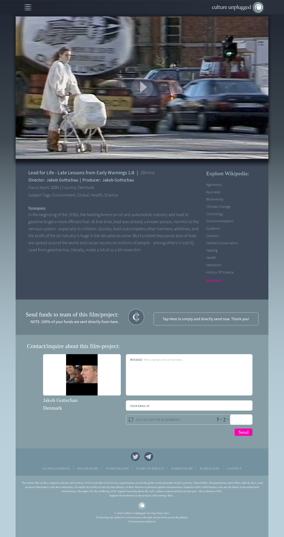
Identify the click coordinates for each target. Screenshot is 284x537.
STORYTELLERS (117, 468)
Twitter (135, 456)
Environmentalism (220, 221)
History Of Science (220, 272)
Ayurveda (213, 192)
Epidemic (213, 228)
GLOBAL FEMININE (56, 468)
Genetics (212, 235)
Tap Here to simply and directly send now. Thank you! (206, 319)
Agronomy (214, 184)
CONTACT (234, 468)
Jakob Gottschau (60, 400)
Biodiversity (215, 199)
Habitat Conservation (222, 243)
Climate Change (218, 206)
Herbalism (214, 265)
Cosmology (214, 214)
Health (211, 257)
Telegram (149, 456)
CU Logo (142, 505)
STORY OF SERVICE (150, 468)
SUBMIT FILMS (182, 468)
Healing (212, 250)
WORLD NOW (210, 468)
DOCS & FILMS (87, 468)
